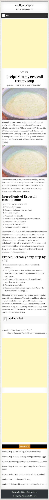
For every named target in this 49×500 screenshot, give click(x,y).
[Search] (46, 15)
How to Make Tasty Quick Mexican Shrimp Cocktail (23, 474)
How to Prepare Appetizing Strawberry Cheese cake (24, 462)
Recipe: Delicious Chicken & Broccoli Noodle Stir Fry (24, 484)
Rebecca (25, 72)
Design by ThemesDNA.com (24, 496)
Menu (7, 15)
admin (11, 85)
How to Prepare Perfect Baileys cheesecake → (27, 333)
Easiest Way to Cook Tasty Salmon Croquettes (21, 452)
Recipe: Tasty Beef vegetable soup (16, 479)
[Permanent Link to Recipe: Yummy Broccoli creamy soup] (24, 103)
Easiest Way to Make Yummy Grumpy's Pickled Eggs (24, 457)
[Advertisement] (24, 43)
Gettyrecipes (24, 5)
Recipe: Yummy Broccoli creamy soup (24, 78)
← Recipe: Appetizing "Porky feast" (17, 330)
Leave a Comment (35, 85)
